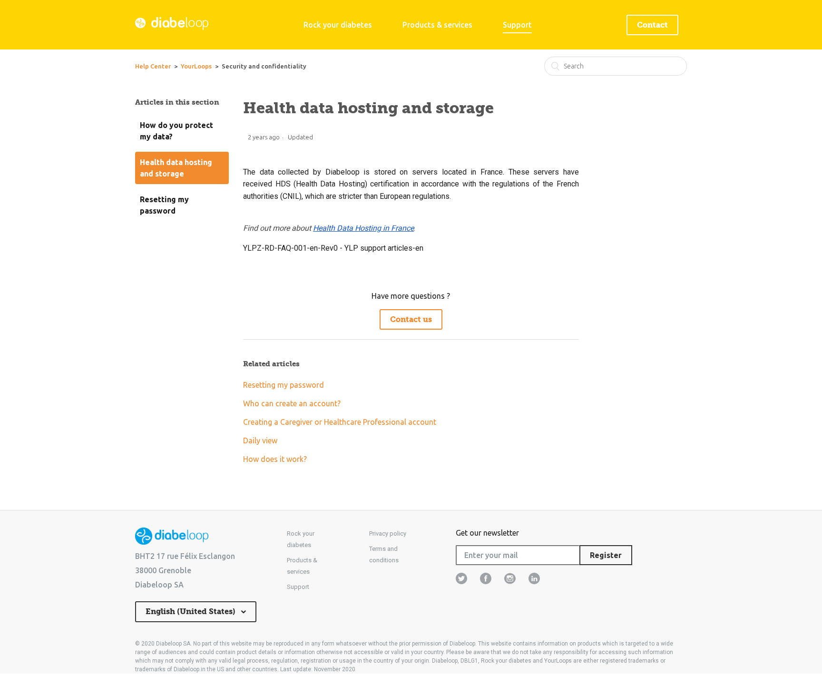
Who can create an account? (292, 403)
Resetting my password (164, 205)
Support (517, 24)
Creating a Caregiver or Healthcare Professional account (339, 422)
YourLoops (196, 66)
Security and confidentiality (264, 66)
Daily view (260, 440)
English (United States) (191, 611)
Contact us (411, 319)
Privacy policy (387, 533)
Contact (652, 24)
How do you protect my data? (176, 131)
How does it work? (275, 459)
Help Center (153, 66)
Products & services (437, 24)
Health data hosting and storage (176, 168)
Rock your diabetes (337, 24)
